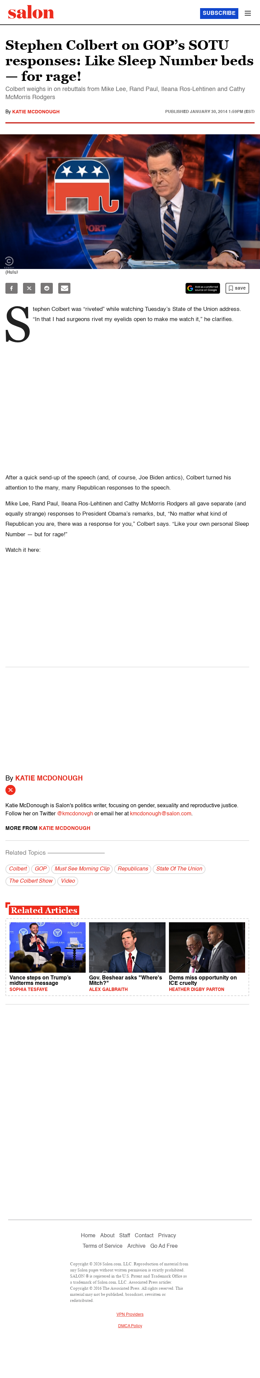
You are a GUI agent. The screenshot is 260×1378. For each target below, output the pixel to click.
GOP (40, 869)
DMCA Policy (130, 1326)
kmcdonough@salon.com (160, 814)
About (107, 1236)
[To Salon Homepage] (31, 12)
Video (68, 881)
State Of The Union (179, 869)
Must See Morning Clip (82, 869)
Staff (124, 1236)
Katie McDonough (36, 112)
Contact (144, 1236)
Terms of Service (103, 1246)
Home (88, 1236)
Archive (136, 1246)
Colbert (17, 869)
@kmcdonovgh (75, 814)
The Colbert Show (30, 881)
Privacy (167, 1236)
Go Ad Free (164, 1246)
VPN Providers (130, 1315)
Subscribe (219, 13)
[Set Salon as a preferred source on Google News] (203, 288)
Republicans (132, 869)
